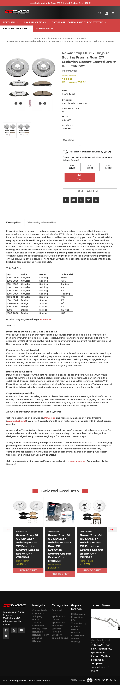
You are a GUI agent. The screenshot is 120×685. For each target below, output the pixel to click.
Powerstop (46, 319)
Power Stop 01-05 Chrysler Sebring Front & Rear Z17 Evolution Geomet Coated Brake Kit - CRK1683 (59, 548)
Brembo (75, 632)
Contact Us (38, 613)
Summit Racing (60, 638)
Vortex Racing (78, 623)
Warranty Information (42, 222)
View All (75, 641)
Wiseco (75, 638)
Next (112, 529)
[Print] (81, 200)
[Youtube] (21, 630)
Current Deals (39, 610)
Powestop (49, 418)
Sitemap (36, 641)
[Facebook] (66, 200)
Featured (57, 610)
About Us (37, 638)
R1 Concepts (78, 614)
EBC (73, 620)
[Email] (73, 200)
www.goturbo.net (16, 421)
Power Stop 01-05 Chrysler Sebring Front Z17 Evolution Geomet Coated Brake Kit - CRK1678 (91, 546)
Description (13, 222)
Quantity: (68, 140)
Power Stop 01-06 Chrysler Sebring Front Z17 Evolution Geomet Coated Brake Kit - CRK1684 (27, 546)
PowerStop (77, 617)
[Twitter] (88, 200)
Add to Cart (28, 570)
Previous (7, 529)
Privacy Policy (39, 628)
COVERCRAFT (78, 635)
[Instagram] (13, 630)
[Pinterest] (96, 200)
